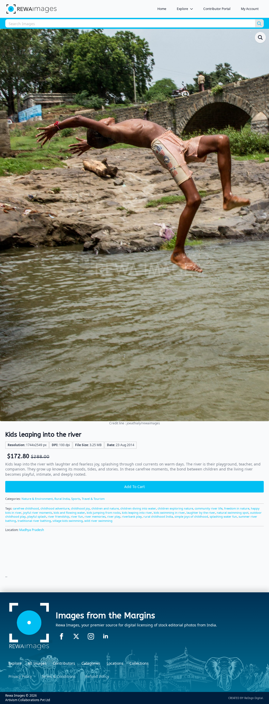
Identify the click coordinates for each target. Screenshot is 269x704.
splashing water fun (223, 516)
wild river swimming (98, 521)
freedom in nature (236, 508)
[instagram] (91, 636)
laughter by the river (201, 513)
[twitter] (76, 636)
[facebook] (61, 636)
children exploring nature (175, 508)
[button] (260, 37)
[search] (259, 23)
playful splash (36, 516)
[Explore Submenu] (193, 9)
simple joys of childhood (191, 516)
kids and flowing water (69, 513)
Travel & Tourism (93, 499)
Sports (75, 499)
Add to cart (134, 486)
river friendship (58, 516)
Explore (182, 9)
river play (113, 516)
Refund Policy (97, 676)
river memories (95, 516)
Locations (115, 663)
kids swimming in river (169, 513)
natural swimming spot (233, 513)
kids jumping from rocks (103, 513)
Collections (139, 663)
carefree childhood (26, 508)
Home (161, 9)
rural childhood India (158, 516)
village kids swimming (68, 521)
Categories (90, 663)
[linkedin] (105, 636)
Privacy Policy (20, 676)
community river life (209, 508)
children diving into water (138, 508)
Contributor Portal (216, 9)
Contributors (64, 663)
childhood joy (80, 508)
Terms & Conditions (58, 676)
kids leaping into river (137, 513)
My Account (249, 9)
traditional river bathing (34, 521)
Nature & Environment (37, 499)
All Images (37, 663)
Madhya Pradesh (31, 530)
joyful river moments (37, 513)
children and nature (105, 508)
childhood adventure (54, 508)
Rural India (62, 499)
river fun (77, 516)
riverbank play (132, 516)
